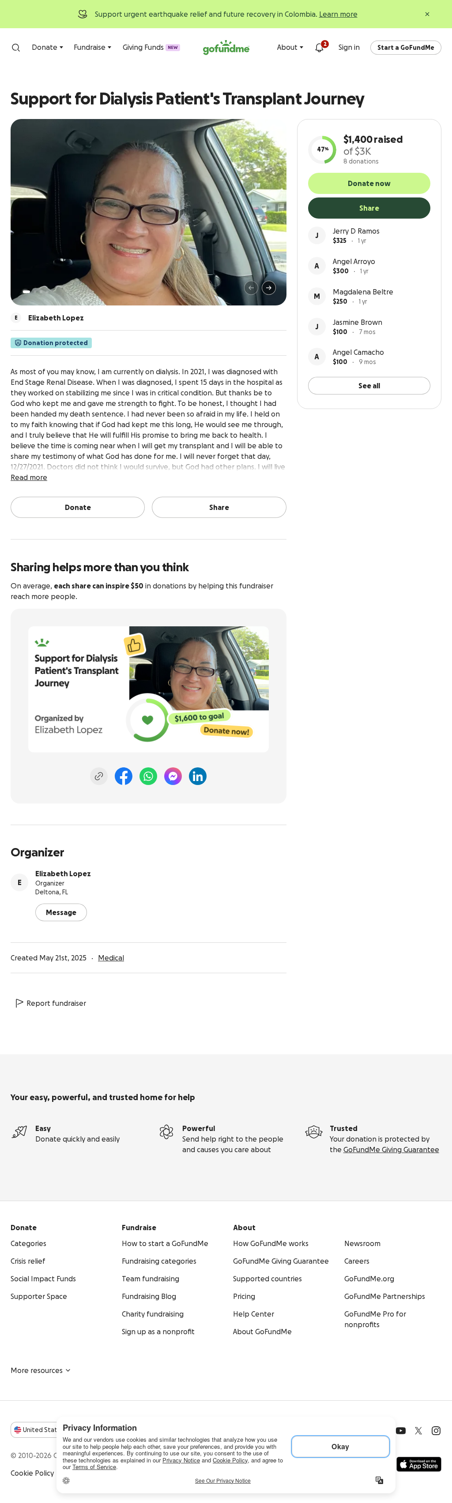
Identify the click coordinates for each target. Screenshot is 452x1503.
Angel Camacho (358, 352)
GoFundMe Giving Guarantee (391, 1149)
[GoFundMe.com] (226, 48)
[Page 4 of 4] (47, 291)
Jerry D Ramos (356, 231)
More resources (37, 1370)
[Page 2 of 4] (35, 291)
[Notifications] (319, 47)
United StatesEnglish (56, 1429)
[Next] (269, 288)
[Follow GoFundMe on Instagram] (436, 1431)
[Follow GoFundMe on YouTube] (401, 1431)
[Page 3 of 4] (41, 291)
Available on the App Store (418, 1464)
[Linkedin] (198, 776)
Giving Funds (150, 47)
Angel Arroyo (354, 261)
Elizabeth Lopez (63, 874)
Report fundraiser (56, 1003)
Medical (111, 958)
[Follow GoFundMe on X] (418, 1431)
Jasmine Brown (357, 322)
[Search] (16, 47)
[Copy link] (99, 776)
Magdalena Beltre (363, 292)
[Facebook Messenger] (173, 776)
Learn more (338, 14)
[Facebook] (123, 776)
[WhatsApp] (148, 776)
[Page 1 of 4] (26, 291)
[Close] (427, 14)
